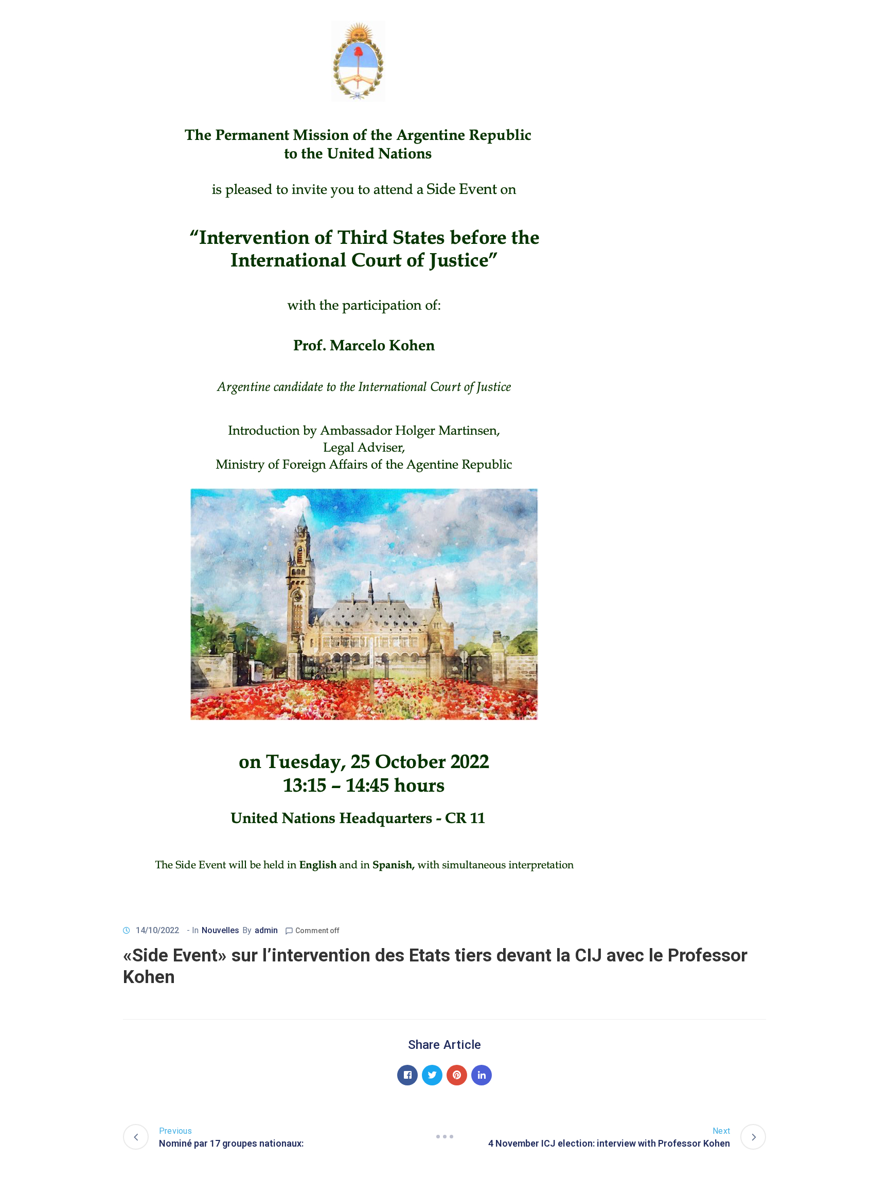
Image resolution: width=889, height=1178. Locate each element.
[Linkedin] (481, 1075)
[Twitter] (432, 1075)
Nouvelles (220, 930)
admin (266, 930)
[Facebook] (407, 1075)
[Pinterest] (457, 1075)
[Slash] (444, 1137)
